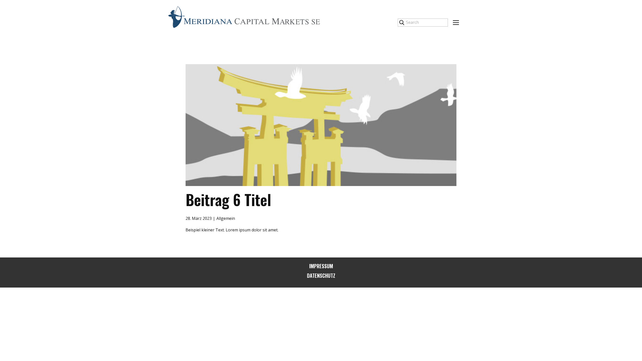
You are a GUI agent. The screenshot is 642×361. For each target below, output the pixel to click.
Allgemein (225, 218)
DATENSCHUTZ (321, 275)
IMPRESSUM (321, 266)
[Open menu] (456, 23)
